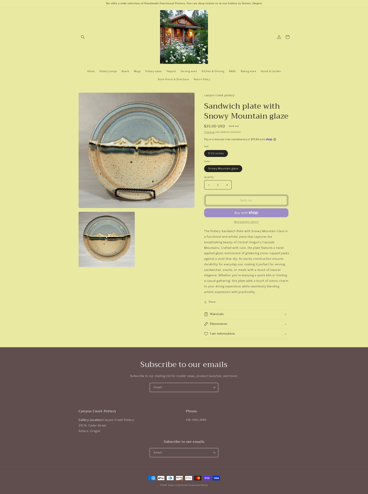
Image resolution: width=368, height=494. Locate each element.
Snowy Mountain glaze (223, 168)
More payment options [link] (246, 222)
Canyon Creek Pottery (178, 485)
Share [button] (212, 301)
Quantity (209, 177)
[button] (83, 37)
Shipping (209, 132)
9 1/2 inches (216, 153)
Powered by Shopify (198, 485)
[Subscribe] (214, 387)
